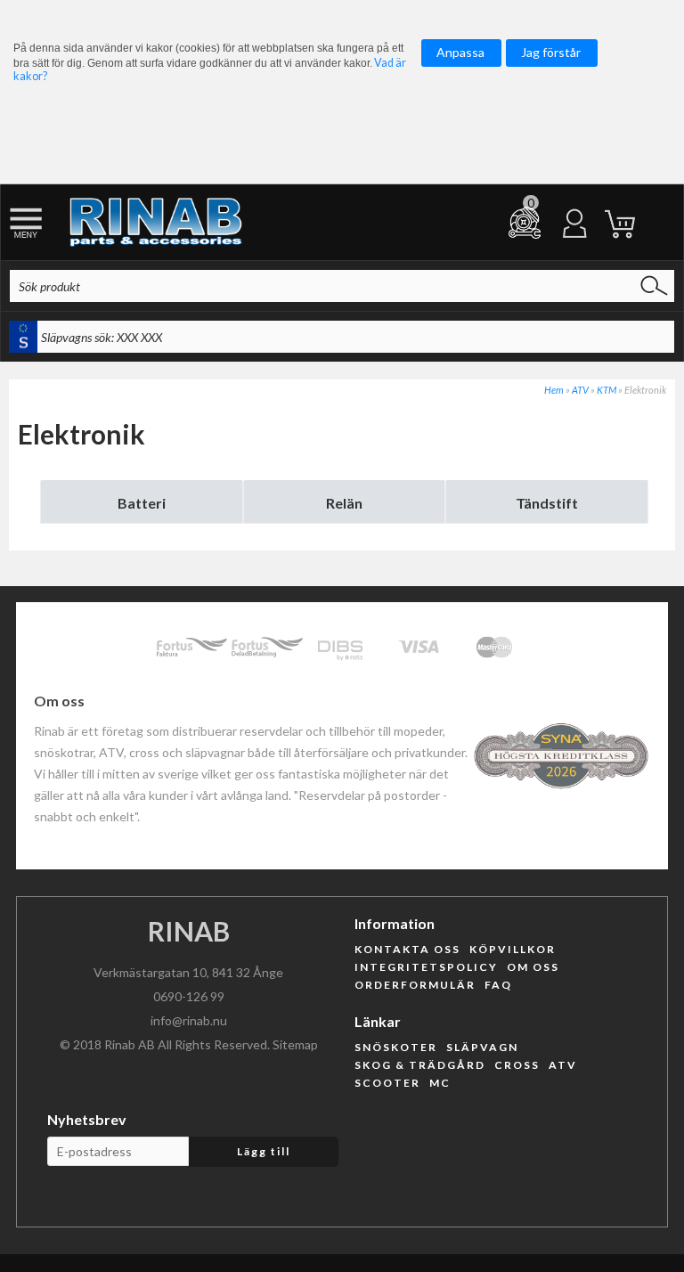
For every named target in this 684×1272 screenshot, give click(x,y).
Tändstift (547, 502)
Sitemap (295, 1044)
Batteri (142, 502)
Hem (554, 389)
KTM (606, 389)
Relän (344, 502)
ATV (580, 389)
